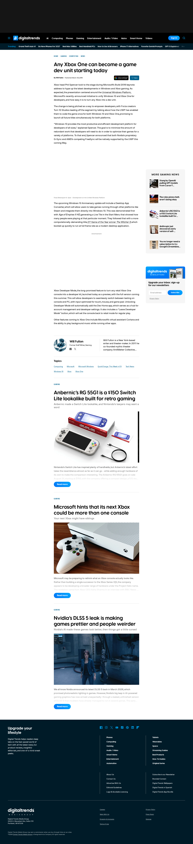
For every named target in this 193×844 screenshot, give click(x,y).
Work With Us (104, 814)
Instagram (106, 727)
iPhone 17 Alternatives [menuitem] (129, 46)
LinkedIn (132, 727)
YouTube (117, 727)
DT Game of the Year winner (109, 221)
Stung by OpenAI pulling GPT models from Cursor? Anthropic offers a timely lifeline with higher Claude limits (169, 187)
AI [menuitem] (47, 38)
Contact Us (111, 779)
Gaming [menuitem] (80, 38)
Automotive (111, 763)
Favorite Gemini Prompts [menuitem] (151, 46)
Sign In (174, 38)
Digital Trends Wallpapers (162, 783)
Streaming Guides (160, 750)
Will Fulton (59, 78)
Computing (58, 366)
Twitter (111, 727)
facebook (71, 349)
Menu (9, 38)
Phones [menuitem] (69, 38)
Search (184, 38)
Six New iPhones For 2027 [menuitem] (49, 46)
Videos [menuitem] (148, 38)
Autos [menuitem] (124, 38)
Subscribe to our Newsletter (163, 774)
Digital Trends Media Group (22, 834)
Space (155, 746)
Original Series (158, 763)
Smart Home (111, 755)
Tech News (130, 366)
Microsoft (70, 366)
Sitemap (148, 819)
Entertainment (112, 759)
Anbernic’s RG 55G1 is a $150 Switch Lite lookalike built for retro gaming (170, 215)
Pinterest (127, 727)
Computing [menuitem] (57, 38)
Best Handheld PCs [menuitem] (87, 46)
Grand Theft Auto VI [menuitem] (27, 46)
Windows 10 (58, 371)
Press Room (150, 814)
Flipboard (138, 727)
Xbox (69, 371)
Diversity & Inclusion (107, 819)
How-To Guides (158, 759)
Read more (62, 484)
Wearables (157, 742)
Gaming (109, 746)
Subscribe (175, 292)
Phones (109, 737)
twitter (75, 349)
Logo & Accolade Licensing (117, 792)
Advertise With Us (113, 783)
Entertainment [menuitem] (94, 38)
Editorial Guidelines (114, 787)
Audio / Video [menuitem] (111, 38)
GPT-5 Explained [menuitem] (172, 46)
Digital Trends (21, 42)
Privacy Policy (154, 298)
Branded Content (159, 779)
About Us (110, 774)
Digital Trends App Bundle (162, 792)
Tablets (155, 737)
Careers (102, 809)
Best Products (158, 755)
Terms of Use (104, 824)
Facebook (101, 727)
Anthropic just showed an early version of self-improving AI (168, 230)
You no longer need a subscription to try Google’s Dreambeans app (170, 245)
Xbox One (79, 371)
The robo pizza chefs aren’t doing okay (169, 198)
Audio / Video (112, 750)
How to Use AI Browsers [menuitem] (108, 46)
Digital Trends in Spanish (162, 787)
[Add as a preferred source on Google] (121, 78)
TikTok (122, 727)
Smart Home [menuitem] (136, 38)
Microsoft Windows (86, 366)
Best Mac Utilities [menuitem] (70, 46)
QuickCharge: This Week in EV (110, 366)
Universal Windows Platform (116, 92)
